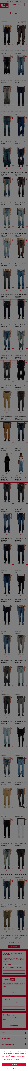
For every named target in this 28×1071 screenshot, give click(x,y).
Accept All (14, 1064)
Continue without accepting (14, 1068)
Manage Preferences (17, 1058)
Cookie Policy (16, 1059)
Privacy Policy (7, 1059)
